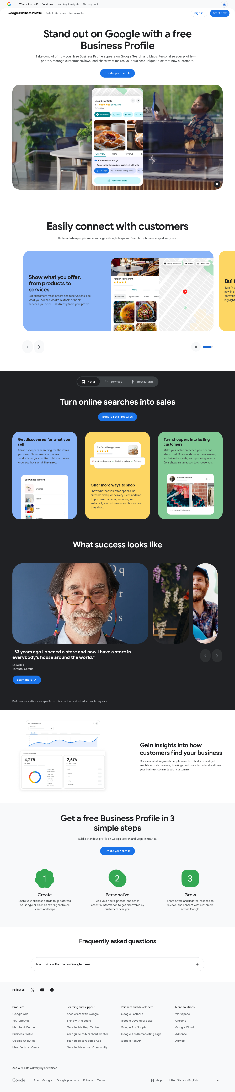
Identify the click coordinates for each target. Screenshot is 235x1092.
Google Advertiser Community (87, 1047)
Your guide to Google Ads (84, 1041)
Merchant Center (23, 1027)
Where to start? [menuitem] (28, 4)
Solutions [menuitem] (47, 4)
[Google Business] (9, 4)
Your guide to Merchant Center (87, 1034)
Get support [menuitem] (90, 4)
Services (60, 13)
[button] (217, 184)
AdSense (181, 1034)
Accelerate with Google (83, 1014)
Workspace (182, 1014)
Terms (101, 1080)
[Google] (18, 1080)
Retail (49, 13)
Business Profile (22, 1034)
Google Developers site (137, 1021)
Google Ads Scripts (134, 1027)
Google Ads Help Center (83, 1027)
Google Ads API (131, 1041)
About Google (43, 1080)
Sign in (199, 13)
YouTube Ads (20, 1021)
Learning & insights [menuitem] (67, 4)
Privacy (88, 1080)
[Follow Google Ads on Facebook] (52, 990)
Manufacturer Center (26, 1047)
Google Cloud (184, 1027)
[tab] (88, 381)
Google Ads (20, 1014)
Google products (67, 1080)
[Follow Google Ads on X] (33, 990)
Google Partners (132, 1014)
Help (159, 1080)
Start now (220, 13)
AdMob (180, 1041)
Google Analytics (23, 1041)
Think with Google (79, 1021)
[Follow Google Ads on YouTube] (42, 990)
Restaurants (76, 13)
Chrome (180, 1021)
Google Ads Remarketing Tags (141, 1034)
